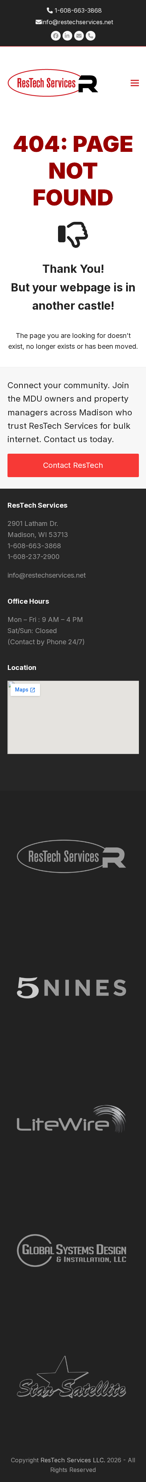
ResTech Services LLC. (72, 1460)
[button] (135, 83)
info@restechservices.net (77, 22)
